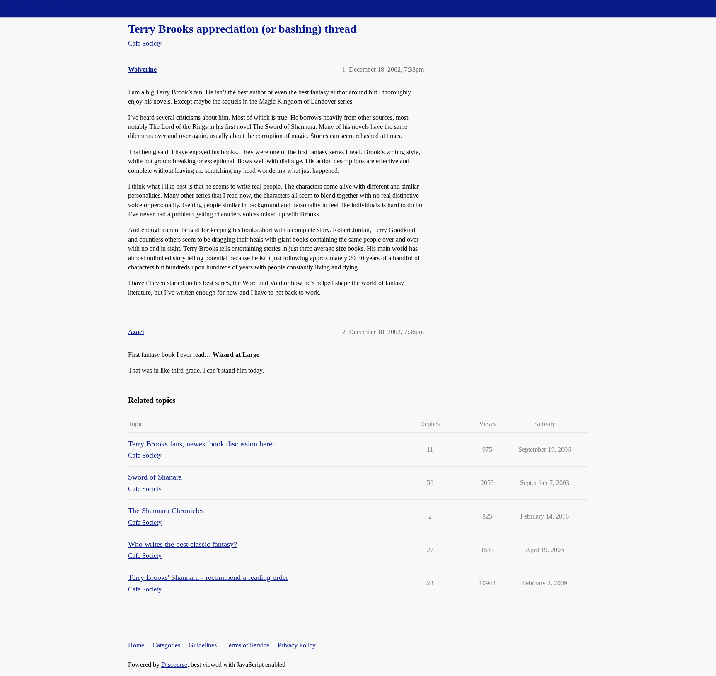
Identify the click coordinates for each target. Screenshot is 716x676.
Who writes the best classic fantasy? (182, 544)
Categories (166, 645)
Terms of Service (247, 645)
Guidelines (203, 645)
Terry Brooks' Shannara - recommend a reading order (208, 577)
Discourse (174, 664)
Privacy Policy (297, 645)
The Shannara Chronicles (166, 510)
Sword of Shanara (155, 477)
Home (136, 645)
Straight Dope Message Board (43, 8)
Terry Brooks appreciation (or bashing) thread (242, 28)
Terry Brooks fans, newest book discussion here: (201, 444)
